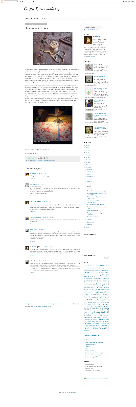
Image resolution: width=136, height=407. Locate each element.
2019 (87, 150)
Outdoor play (87, 319)
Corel (98, 304)
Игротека (95, 278)
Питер (106, 286)
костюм (105, 280)
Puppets (89, 323)
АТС (93, 268)
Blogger (75, 392)
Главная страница (52, 304)
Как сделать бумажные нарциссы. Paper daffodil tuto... (97, 193)
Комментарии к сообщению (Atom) (42, 306)
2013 (87, 162)
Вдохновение (103, 270)
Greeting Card (99, 312)
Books (105, 300)
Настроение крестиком (92, 210)
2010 (87, 227)
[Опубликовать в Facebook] (45, 158)
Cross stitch (105, 304)
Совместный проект (89, 292)
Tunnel (100, 327)
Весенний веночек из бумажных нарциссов (97, 191)
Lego (95, 315)
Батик (97, 268)
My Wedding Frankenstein (96, 317)
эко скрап (95, 297)
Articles (100, 300)
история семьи (89, 280)
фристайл (91, 296)
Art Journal (89, 299)
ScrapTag (88, 325)
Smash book (87, 327)
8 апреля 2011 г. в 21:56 (40, 173)
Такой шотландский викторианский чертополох (95, 197)
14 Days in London (99, 265)
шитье (85, 297)
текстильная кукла (95, 294)
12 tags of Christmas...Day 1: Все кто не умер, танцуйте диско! (100, 115)
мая (88, 186)
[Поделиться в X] (43, 158)
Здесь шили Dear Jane (90, 344)
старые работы (99, 292)
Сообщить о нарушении (91, 335)
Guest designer (87, 314)
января (89, 224)
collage (89, 304)
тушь (85, 296)
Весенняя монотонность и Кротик (95, 204)
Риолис (100, 287)
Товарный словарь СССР (91, 357)
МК (108, 281)
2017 (87, 152)
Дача (96, 272)
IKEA (100, 314)
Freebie (85, 312)
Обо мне (43, 18)
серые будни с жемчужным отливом (39, 160)
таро (87, 294)
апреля (89, 188)
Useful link (89, 328)
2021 (87, 145)
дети (102, 274)
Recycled (97, 323)
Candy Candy (87, 302)
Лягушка (87, 346)
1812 (107, 265)
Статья (107, 292)
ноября (89, 171)
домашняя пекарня (100, 276)
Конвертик (99, 280)
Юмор (101, 297)
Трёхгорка (104, 294)
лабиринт (92, 281)
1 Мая (85, 265)
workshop (86, 330)
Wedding (95, 329)
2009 (87, 230)
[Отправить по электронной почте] (39, 158)
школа (90, 297)
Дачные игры (104, 272)
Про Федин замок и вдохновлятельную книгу (97, 207)
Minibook (86, 317)
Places (107, 322)
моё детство (89, 284)
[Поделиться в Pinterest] (47, 158)
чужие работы (102, 296)
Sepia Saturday (95, 325)
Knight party (88, 315)
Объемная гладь (92, 286)
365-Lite (94, 267)
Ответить (32, 178)
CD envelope (96, 302)
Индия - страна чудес (103, 278)
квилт (94, 280)
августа (89, 179)
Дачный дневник (89, 275)
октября (89, 174)
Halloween (94, 314)
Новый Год (100, 283)
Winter (104, 329)
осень (99, 286)
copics (94, 304)
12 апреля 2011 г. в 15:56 (45, 247)
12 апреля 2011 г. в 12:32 (40, 229)
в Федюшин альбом (93, 270)
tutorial (107, 327)
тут (36, 153)
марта (88, 219)
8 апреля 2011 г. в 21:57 (38, 184)
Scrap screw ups (51, 160)
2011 (87, 167)
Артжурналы (35, 18)
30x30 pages (87, 267)
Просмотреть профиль (89, 56)
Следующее (29, 304)
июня (88, 184)
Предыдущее (76, 304)
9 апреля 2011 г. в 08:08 (48, 217)
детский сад (87, 276)
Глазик (87, 348)
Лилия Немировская (35, 217)
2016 (87, 155)
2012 (87, 164)
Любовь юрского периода (100, 76)
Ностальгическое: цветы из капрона (94, 342)
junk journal (106, 314)
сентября (89, 176)
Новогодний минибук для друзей (93, 355)
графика (87, 272)
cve (31, 184)
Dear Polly (89, 306)
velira (31, 229)
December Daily (99, 306)
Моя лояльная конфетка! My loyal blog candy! (101, 88)
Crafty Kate (33, 201)
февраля (89, 222)
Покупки (92, 287)
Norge (105, 317)
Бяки (101, 268)
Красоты (86, 281)
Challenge (105, 302)
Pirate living (104, 319)
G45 (90, 312)
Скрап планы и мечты (91, 291)
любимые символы (100, 281)
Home (27, 18)
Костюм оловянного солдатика (99, 100)
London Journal (103, 315)
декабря (89, 169)
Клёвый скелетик (89, 350)
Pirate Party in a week (94, 322)
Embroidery (95, 308)
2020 (87, 147)
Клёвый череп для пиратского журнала (95, 353)
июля (88, 181)
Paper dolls (95, 319)
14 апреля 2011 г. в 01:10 (40, 261)
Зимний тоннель (98, 64)
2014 (87, 160)
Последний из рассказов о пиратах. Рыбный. (95, 213)
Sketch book (104, 325)
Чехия (96, 296)
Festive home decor (94, 310)
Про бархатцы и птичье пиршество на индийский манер (100, 128)
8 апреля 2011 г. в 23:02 (45, 201)
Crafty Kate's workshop (42, 8)
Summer (95, 327)
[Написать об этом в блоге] (41, 158)
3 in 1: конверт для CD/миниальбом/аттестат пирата (96, 201)
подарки (86, 287)
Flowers (103, 310)
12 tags (90, 265)
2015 (87, 157)
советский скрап (103, 291)
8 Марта (100, 267)
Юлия (32, 173)
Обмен (85, 286)
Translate (96, 29)
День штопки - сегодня (92, 216)
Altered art (107, 297)
